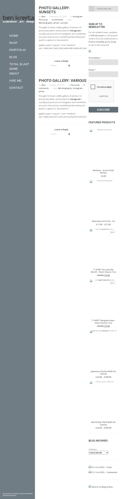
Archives (93, 449)
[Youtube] (26, 490)
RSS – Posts (106, 467)
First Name (95, 57)
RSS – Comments (108, 472)
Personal (43, 19)
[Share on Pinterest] (64, 65)
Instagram (77, 16)
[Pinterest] (8, 490)
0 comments (57, 19)
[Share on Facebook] (60, 65)
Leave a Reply (61, 61)
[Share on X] (69, 65)
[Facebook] (4, 490)
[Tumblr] (13, 490)
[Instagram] (17, 490)
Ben (43, 16)
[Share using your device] (74, 65)
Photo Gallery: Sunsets (54, 10)
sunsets (64, 22)
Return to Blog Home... (102, 486)
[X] (22, 490)
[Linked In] (31, 490)
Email (92, 69)
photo (56, 22)
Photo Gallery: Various (62, 80)
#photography (46, 22)
